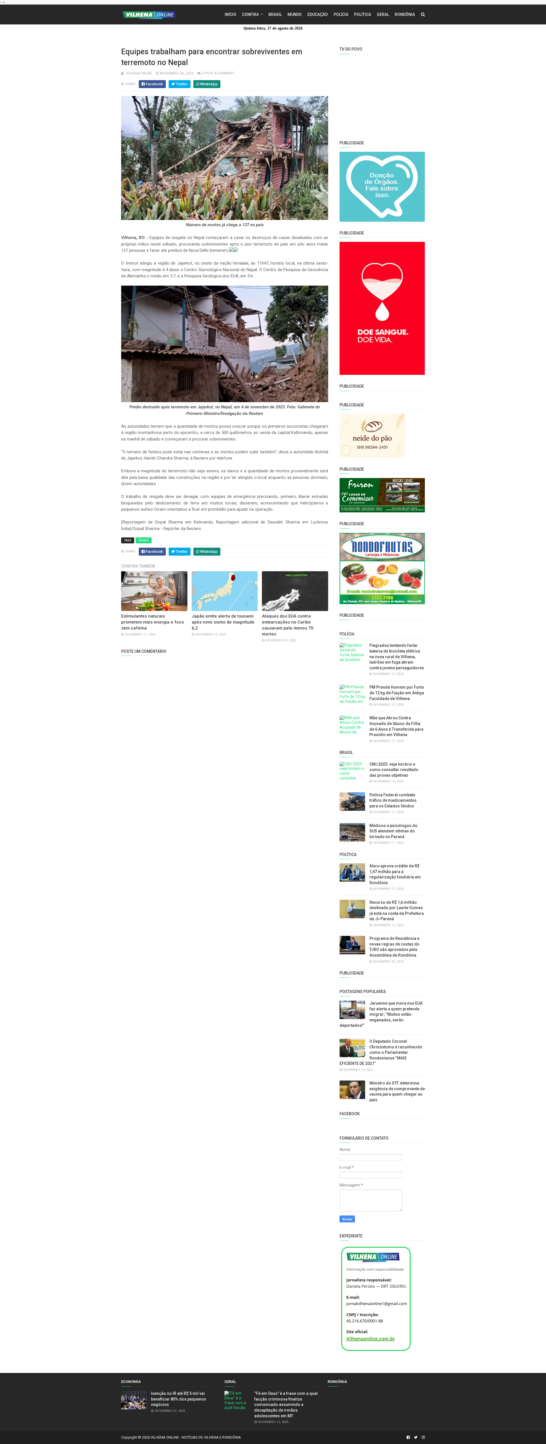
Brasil (275, 14)
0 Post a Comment (218, 73)
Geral (383, 14)
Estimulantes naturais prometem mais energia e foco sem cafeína (152, 622)
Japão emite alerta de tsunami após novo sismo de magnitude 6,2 (223, 622)
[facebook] (408, 1437)
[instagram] (422, 1437)
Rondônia (405, 14)
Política (362, 14)
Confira (250, 14)
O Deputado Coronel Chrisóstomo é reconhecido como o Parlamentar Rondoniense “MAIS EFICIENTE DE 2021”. (381, 1052)
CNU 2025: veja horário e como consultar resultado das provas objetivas (393, 770)
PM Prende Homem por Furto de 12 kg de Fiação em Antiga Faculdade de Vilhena (396, 693)
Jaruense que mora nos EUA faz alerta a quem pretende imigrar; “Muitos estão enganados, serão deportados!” (381, 1014)
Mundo (295, 14)
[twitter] (416, 1437)
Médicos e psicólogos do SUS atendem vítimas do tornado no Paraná (393, 831)
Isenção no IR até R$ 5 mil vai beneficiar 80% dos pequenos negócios (178, 1399)
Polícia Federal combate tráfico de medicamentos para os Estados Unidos (393, 800)
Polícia (341, 14)
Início (230, 14)
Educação (317, 14)
